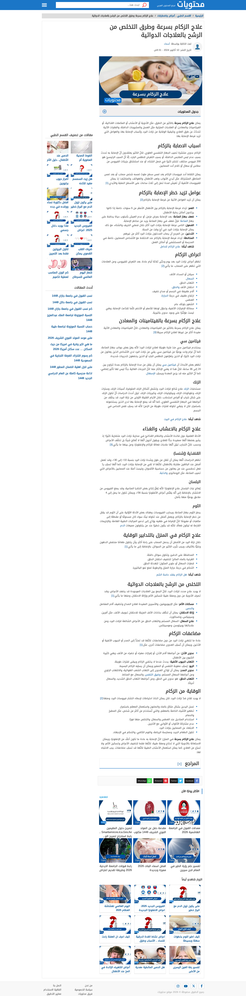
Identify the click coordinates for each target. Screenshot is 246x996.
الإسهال (150, 373)
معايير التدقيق (54, 994)
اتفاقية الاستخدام (52, 990)
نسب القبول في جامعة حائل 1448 (72, 302)
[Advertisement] (69, 78)
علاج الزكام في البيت (175, 419)
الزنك (186, 388)
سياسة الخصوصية (83, 990)
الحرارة (164, 295)
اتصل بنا (57, 985)
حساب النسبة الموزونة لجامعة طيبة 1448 (71, 329)
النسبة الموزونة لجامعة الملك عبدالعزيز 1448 (69, 318)
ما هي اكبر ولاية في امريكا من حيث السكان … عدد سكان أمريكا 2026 (71, 347)
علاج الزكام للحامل (170, 246)
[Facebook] (201, 986)
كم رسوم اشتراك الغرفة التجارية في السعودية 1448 (71, 358)
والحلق (175, 287)
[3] (154, 332)
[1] (107, 183)
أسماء (167, 44)
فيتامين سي (169, 364)
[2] (141, 199)
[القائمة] (44, 5)
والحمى (190, 608)
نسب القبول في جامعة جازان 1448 (72, 296)
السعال (190, 278)
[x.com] (193, 986)
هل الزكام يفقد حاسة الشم (171, 574)
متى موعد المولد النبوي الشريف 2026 (70, 338)
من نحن (88, 985)
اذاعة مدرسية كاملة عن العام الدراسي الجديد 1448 (70, 376)
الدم (122, 525)
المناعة (184, 221)
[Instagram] (178, 986)
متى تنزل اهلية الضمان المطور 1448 (71, 367)
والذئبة (164, 473)
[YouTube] (185, 986)
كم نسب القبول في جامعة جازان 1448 (70, 309)
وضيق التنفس (152, 674)
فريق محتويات (85, 994)
